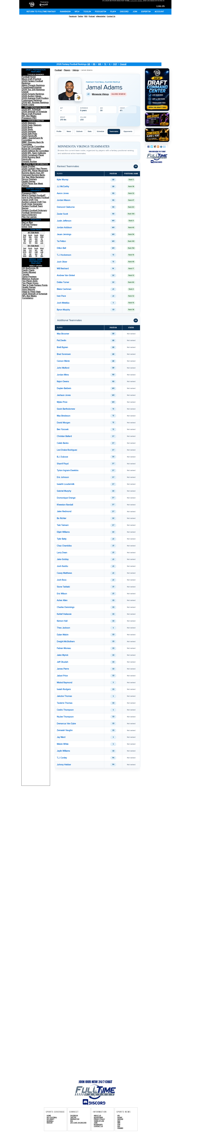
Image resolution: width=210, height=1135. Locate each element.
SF (42, 254)
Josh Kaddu (62, 566)
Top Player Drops (30, 283)
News (69, 131)
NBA (118, 1123)
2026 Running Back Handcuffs (31, 158)
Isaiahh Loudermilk (65, 484)
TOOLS (87, 11)
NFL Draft (50, 1119)
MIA (24, 239)
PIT (30, 243)
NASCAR (49, 1123)
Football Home (29, 76)
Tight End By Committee (33, 146)
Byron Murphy (63, 309)
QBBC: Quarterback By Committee (32, 139)
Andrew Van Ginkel (66, 275)
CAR (36, 252)
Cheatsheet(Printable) (32, 87)
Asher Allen (62, 600)
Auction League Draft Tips (34, 202)
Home (49, 1115)
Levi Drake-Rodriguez (67, 450)
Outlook (79, 131)
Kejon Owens (63, 381)
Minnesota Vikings (100, 94)
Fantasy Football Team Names (32, 207)
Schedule (100, 131)
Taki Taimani (62, 525)
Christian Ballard (64, 436)
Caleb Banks (63, 443)
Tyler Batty (61, 539)
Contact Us (111, 16)
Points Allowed (29, 272)
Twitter (80, 16)
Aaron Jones (63, 193)
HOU (36, 237)
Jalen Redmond (64, 511)
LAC (41, 243)
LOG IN (161, 6)
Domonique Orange (66, 498)
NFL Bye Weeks (29, 116)
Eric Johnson (63, 477)
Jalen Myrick (62, 655)
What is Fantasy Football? (33, 195)
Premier (120, 1128)
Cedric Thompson (65, 710)
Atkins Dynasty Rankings (33, 85)
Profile (59, 131)
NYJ (24, 243)
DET (30, 252)
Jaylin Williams (63, 751)
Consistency (27, 298)
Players (67, 70)
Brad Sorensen (64, 354)
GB (30, 254)
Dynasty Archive (29, 161)
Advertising (98, 1117)
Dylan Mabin (62, 634)
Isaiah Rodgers (64, 689)
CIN (30, 239)
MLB (118, 1121)
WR (99, 64)
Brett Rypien (62, 347)
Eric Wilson (62, 593)
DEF (115, 64)
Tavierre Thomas (64, 703)
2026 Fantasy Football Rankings (32, 82)
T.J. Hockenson (64, 255)
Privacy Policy (99, 1119)
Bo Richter (61, 518)
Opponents (128, 131)
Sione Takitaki (63, 586)
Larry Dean (62, 552)
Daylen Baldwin (64, 388)
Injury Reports (28, 289)
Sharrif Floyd (63, 463)
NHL (118, 1126)
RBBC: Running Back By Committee (33, 143)
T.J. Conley (62, 757)
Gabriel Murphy (64, 491)
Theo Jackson (63, 627)
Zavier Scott (62, 214)
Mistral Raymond (64, 682)
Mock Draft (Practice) (31, 79)
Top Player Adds (30, 281)
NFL (77, 11)
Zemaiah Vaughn (65, 730)
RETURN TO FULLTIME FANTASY (41, 11)
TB (36, 256)
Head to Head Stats (31, 291)
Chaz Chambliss (64, 545)
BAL (30, 237)
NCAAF (119, 1117)
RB (94, 64)
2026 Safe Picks (29, 133)
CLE (30, 241)
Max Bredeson (63, 415)
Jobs (95, 1123)
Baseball (50, 1121)
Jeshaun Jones (64, 395)
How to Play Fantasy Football (35, 197)
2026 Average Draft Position (35, 98)
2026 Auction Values (31, 96)
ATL (36, 250)
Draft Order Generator (32, 204)
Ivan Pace (61, 296)
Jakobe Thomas (64, 696)
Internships (98, 1124)
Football (58, 70)
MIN (30, 256)
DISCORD (124, 11)
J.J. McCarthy (63, 186)
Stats (90, 131)
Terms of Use (99, 1121)
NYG (24, 252)
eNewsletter (101, 16)
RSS (85, 16)
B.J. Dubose (62, 456)
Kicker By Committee (31, 148)
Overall (123, 64)
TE (105, 64)
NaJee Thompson (65, 716)
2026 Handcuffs (29, 136)
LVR (41, 241)
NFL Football (52, 1117)
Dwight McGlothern (66, 641)
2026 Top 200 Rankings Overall (33, 90)
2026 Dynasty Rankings (33, 94)
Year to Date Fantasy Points (35, 285)
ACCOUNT (159, 11)
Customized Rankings (32, 100)
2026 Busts (27, 127)
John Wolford (63, 368)
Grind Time (27, 226)
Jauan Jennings (64, 234)
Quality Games (28, 181)
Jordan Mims (63, 374)
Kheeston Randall (65, 504)
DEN (41, 237)
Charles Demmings (65, 607)
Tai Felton (61, 241)
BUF (24, 237)
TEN (36, 243)
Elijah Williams (63, 532)
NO (36, 254)
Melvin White (62, 744)
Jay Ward (61, 737)
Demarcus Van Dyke (66, 723)
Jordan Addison (64, 227)
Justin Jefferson (64, 220)
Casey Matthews (64, 573)
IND (36, 239)
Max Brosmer (63, 333)
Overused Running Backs (33, 175)
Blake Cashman (64, 289)
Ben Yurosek (63, 429)
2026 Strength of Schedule (34, 111)
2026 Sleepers (29, 123)
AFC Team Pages (33, 232)
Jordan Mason (63, 200)
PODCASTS (100, 11)
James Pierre (63, 669)
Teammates (113, 131)
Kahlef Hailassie (64, 614)
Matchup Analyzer (30, 278)
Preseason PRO (29, 118)
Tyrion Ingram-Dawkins (67, 470)
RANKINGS (65, 11)
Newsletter (74, 1119)
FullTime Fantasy (29, 224)
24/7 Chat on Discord (78, 1123)
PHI (24, 254)
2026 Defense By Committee (35, 151)
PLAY (113, 11)
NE (25, 241)
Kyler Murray (62, 179)
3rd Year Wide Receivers (33, 177)
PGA (118, 1124)
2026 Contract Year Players (34, 168)
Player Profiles (28, 166)
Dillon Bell (61, 248)
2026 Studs (27, 129)
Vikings (75, 70)
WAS (24, 256)
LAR (41, 252)
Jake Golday (63, 559)
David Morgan (63, 422)
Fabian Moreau (64, 648)
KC (42, 239)
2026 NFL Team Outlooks (34, 153)
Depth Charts (28, 104)
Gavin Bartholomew (66, 409)
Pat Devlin (61, 340)
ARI (42, 250)
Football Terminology (31, 212)
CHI (30, 250)
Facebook (73, 16)
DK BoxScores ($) (30, 268)
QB (88, 64)
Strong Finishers (29, 179)
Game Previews (29, 276)
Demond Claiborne (66, 207)
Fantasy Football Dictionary (34, 210)
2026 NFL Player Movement (35, 170)
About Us (97, 1115)
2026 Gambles (29, 131)
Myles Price (62, 402)
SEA (41, 256)
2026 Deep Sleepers (31, 125)
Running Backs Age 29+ (33, 173)
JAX (36, 241)
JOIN (135, 11)
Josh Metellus (63, 303)
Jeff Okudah (62, 662)
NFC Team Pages (33, 246)
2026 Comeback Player (33, 155)
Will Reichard (63, 268)
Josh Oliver (62, 261)
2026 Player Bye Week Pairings (32, 184)
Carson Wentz (63, 361)
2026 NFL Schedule (31, 109)
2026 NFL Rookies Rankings (35, 102)
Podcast (92, 16)
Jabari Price (62, 675)
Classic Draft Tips (30, 199)
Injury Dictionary (29, 214)
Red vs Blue (27, 222)
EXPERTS (146, 11)
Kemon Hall (62, 621)
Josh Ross (61, 580)
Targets (25, 274)
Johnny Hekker (64, 764)
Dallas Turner (63, 282)
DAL (24, 250)
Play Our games (29, 217)
